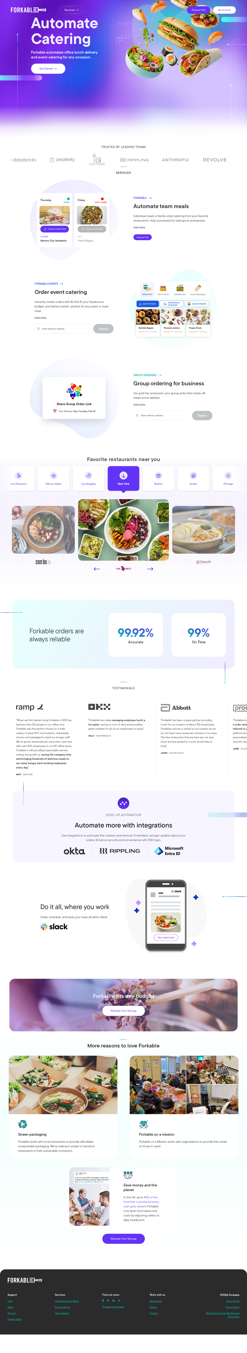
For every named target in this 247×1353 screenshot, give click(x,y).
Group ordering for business (168, 383)
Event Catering (62, 1307)
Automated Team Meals (67, 1301)
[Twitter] (119, 1300)
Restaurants (156, 1301)
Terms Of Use (232, 1301)
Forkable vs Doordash (113, 1306)
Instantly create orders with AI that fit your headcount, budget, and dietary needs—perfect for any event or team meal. (72, 306)
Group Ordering (145, 375)
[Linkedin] (114, 1300)
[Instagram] (108, 1300)
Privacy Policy (232, 1307)
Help (10, 1301)
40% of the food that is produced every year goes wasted (141, 1201)
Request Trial (198, 10)
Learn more (139, 227)
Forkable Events (46, 284)
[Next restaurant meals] (150, 569)
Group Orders (62, 1313)
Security (12, 1313)
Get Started (46, 69)
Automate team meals (161, 206)
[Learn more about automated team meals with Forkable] (74, 220)
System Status (15, 1319)
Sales (10, 1307)
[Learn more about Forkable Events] (173, 309)
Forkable (28, 9)
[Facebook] (103, 1300)
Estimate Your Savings (123, 1011)
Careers (154, 1313)
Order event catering (61, 292)
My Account (224, 10)
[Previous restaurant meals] (97, 569)
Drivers (153, 1307)
